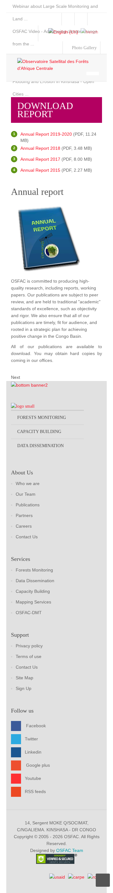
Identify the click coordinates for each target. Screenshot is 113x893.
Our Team (25, 494)
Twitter (31, 738)
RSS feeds (35, 791)
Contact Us (27, 536)
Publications (28, 504)
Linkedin (33, 751)
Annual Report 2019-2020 (46, 134)
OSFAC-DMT (29, 612)
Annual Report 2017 (40, 159)
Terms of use (28, 656)
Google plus (38, 764)
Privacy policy (29, 645)
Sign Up (23, 688)
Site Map (24, 677)
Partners (24, 515)
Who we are (28, 483)
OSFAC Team (69, 850)
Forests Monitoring (34, 569)
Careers (24, 526)
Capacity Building (33, 591)
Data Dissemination (35, 580)
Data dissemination (40, 445)
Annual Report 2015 (40, 170)
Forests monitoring (41, 417)
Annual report (37, 191)
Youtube (33, 778)
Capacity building (39, 431)
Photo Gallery (84, 47)
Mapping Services (33, 601)
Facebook (36, 725)
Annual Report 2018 (40, 148)
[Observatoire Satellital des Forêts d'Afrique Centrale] (59, 65)
